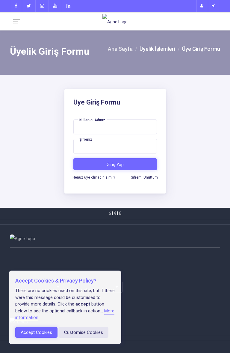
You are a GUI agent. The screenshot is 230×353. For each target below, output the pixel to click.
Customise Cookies (83, 332)
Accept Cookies (36, 332)
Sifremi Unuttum (144, 177)
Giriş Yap (115, 164)
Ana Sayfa (120, 49)
